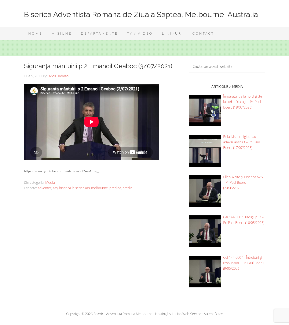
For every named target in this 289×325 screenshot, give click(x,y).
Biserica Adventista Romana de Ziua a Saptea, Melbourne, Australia (141, 14)
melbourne (99, 188)
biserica (65, 188)
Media (50, 182)
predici (127, 188)
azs (55, 188)
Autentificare (213, 313)
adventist (44, 188)
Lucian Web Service (186, 313)
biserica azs (81, 188)
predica (115, 188)
